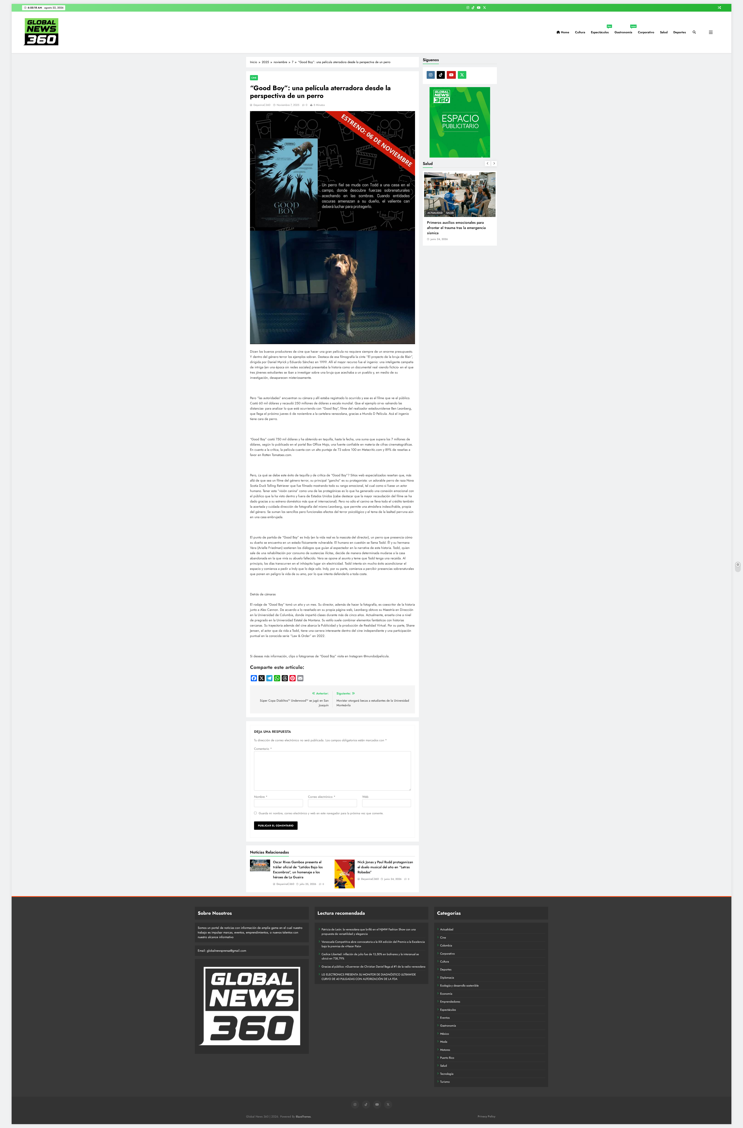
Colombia (446, 945)
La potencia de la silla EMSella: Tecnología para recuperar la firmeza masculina (456, 228)
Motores (445, 1050)
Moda (443, 1042)
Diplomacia (447, 977)
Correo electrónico (321, 797)
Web (365, 797)
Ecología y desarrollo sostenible (459, 985)
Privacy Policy (486, 1116)
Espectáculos (601, 30)
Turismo (445, 1082)
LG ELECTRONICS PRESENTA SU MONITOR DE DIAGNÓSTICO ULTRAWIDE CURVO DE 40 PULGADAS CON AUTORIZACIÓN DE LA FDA (369, 976)
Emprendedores (450, 1001)
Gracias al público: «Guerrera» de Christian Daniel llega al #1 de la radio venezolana (373, 966)
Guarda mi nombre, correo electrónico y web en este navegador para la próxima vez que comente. (321, 813)
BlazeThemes (303, 1117)
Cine (254, 77)
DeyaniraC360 (261, 105)
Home (564, 32)
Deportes (679, 32)
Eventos (445, 1018)
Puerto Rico (447, 1058)
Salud (664, 32)
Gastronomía (625, 30)
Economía (446, 994)
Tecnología (446, 1074)
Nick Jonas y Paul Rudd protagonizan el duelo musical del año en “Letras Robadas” (385, 867)
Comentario (263, 749)
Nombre (260, 797)
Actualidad (446, 929)
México (444, 1034)
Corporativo (646, 32)
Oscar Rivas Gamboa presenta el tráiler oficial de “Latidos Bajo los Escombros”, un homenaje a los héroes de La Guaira (298, 870)
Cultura (580, 32)
